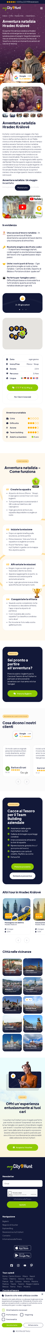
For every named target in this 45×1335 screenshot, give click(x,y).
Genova (21, 1279)
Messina (35, 1281)
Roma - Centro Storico (11, 1276)
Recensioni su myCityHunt (13, 1232)
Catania (18, 1281)
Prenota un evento (22, 866)
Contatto (6, 1236)
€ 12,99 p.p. (24, 387)
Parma (12, 1287)
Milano (25, 1276)
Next (26, 781)
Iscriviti (22, 1204)
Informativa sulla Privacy (22, 1199)
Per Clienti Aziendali (22, 397)
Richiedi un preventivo (22, 876)
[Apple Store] (22, 1247)
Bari (11, 1281)
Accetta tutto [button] (12, 1325)
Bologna (29, 1279)
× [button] (42, 1294)
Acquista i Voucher (24, 1147)
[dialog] (22, 1313)
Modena (27, 1287)
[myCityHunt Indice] (13, 8)
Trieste (13, 1284)
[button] (22, 1331)
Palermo (13, 1279)
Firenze (5, 1281)
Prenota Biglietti (24, 693)
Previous (18, 781)
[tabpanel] (22, 301)
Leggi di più (26, 1305)
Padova (5, 1284)
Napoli (32, 1276)
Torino (5, 1279)
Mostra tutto (22, 188)
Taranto (21, 1284)
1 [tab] (19, 309)
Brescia (5, 1287)
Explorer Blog (7, 1228)
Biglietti (5, 1221)
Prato (19, 1287)
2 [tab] (23, 309)
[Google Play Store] (22, 1255)
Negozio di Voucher (10, 1225)
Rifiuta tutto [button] (33, 1325)
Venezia (26, 1281)
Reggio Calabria (32, 1284)
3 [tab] (26, 309)
